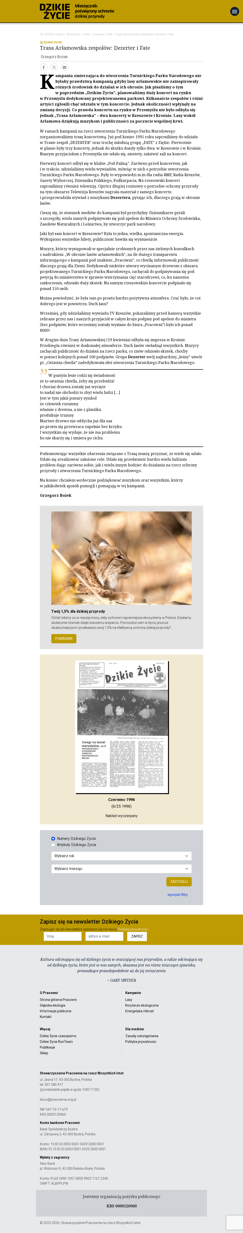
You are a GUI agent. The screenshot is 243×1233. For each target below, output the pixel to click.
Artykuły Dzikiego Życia (76, 844)
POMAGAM (63, 638)
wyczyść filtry (178, 895)
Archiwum (73, 34)
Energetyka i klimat (139, 1011)
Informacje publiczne (55, 1011)
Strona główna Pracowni (58, 1000)
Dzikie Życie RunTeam (56, 1042)
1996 (86, 34)
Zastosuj (179, 881)
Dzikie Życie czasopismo (58, 1036)
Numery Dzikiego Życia (76, 838)
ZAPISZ (137, 936)
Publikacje (47, 1047)
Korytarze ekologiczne (142, 1005)
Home (59, 34)
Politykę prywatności (133, 929)
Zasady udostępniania (141, 1036)
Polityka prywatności (140, 1042)
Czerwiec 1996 (102, 34)
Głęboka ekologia (52, 1005)
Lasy (128, 1000)
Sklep (44, 1053)
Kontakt (45, 1017)
